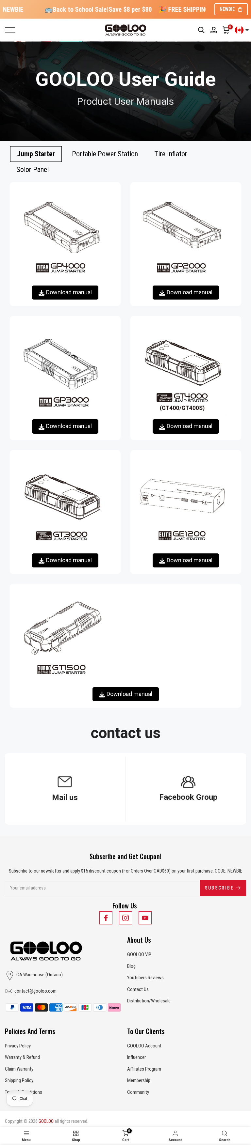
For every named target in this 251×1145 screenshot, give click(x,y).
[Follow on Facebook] (105, 917)
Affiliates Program (144, 1069)
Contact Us (138, 989)
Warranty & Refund (22, 1057)
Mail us (65, 797)
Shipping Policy (19, 1080)
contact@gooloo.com (35, 991)
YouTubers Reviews (145, 978)
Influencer (136, 1057)
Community (138, 1092)
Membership (138, 1080)
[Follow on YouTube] (145, 917)
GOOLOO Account (144, 1046)
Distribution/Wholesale (149, 1001)
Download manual (69, 292)
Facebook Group (188, 797)
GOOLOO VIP (139, 954)
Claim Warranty (19, 1069)
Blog (131, 966)
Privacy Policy (18, 1046)
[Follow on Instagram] (125, 917)
